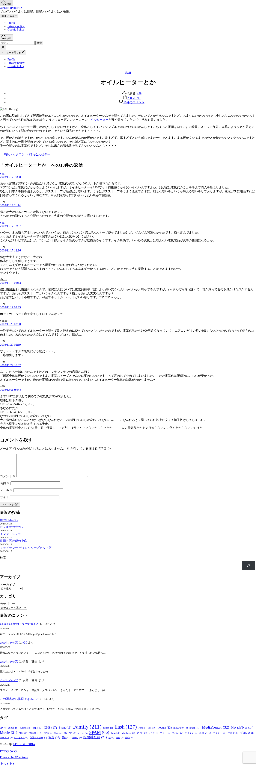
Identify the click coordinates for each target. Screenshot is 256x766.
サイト (4, 497)
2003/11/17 (134, 98)
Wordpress (128, 733)
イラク (153, 733)
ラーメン (6, 737)
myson (35, 732)
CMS (50, 727)
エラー (165, 733)
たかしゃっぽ (9, 642)
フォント (219, 733)
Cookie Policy (15, 29)
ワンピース (21, 738)
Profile (11, 22)
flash (126, 727)
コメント (8, 476)
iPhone (194, 727)
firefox (108, 727)
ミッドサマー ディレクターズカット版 (26, 547)
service (83, 733)
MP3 (23, 733)
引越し (77, 738)
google (165, 727)
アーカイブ (7, 584)
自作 (129, 737)
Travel (115, 733)
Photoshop (60, 733)
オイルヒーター (98, 119)
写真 (54, 737)
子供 (66, 737)
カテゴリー (7, 603)
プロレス (247, 733)
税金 (120, 738)
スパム (177, 733)
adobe (13, 727)
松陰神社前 (95, 737)
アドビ (142, 733)
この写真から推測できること (19, 698)
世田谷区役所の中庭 (13, 540)
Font (142, 728)
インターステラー (12, 534)
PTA (72, 733)
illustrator (180, 727)
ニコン (205, 732)
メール (6, 490)
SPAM (99, 732)
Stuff (128, 72)
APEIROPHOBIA (11, 8)
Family (87, 727)
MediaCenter (215, 727)
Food (152, 727)
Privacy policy (16, 26)
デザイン (191, 733)
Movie (8, 732)
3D (3, 727)
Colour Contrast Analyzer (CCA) (19, 623)
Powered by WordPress (14, 757)
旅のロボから (9, 520)
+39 (139, 93)
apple (37, 727)
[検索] (248, 565)
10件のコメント (134, 102)
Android (25, 728)
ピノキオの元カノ (12, 527)
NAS (48, 733)
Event (65, 727)
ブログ (233, 733)
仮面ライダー (38, 737)
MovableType (242, 727)
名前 (5, 483)
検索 (3, 557)
